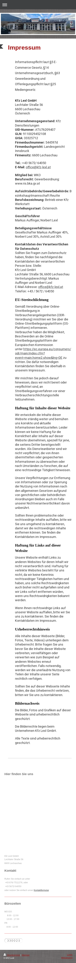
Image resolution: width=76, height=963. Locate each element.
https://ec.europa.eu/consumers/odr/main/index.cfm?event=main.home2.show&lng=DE (43, 353)
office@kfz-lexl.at (38, 167)
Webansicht (66, 958)
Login (69, 955)
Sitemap (26, 955)
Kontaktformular (41, 890)
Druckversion (14, 955)
